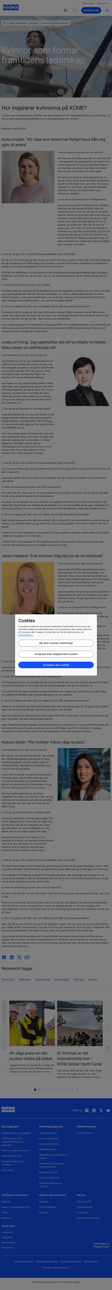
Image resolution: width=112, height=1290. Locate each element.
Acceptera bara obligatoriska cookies (56, 654)
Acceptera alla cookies (56, 665)
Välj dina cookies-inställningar (56, 643)
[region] (56, 645)
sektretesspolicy (25, 635)
